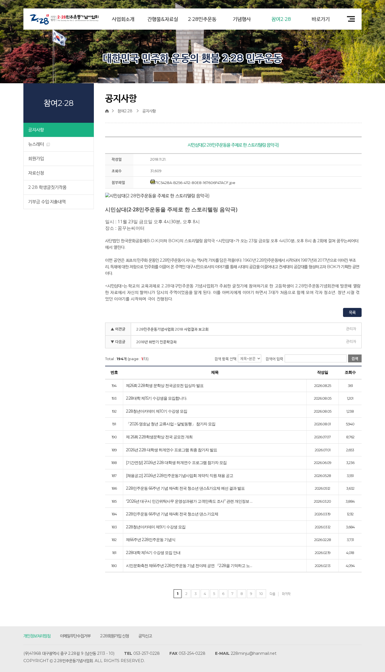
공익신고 (145, 635)
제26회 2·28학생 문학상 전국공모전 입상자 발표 (164, 386)
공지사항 (36, 129)
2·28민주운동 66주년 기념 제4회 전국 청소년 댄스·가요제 (172, 514)
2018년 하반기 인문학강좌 (156, 342)
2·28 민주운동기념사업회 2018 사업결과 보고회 (172, 329)
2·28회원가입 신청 (114, 635)
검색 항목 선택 (225, 358)
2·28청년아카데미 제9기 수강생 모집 (155, 527)
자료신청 (36, 173)
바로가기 (321, 19)
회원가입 (36, 158)
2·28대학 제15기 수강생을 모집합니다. (156, 398)
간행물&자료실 (162, 19)
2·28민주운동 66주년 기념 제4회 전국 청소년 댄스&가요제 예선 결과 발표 (185, 488)
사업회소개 (123, 19)
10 (261, 593)
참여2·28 (281, 19)
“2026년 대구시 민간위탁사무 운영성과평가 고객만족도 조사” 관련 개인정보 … (189, 501)
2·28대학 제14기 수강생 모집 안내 (153, 553)
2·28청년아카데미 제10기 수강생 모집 (156, 411)
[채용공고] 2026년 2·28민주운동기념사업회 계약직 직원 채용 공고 (179, 476)
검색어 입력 (274, 358)
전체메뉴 (349, 19)
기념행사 (242, 19)
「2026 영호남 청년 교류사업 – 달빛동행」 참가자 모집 (170, 424)
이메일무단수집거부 (75, 635)
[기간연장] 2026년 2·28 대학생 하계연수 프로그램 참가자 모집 (176, 463)
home (108, 111)
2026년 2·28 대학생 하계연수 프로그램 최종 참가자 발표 (171, 450)
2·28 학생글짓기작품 (47, 187)
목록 (352, 312)
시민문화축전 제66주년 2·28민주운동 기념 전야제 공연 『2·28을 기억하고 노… (189, 566)
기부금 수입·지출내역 (47, 201)
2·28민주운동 (202, 19)
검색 (354, 358)
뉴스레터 (36, 144)
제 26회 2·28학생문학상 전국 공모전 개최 (159, 437)
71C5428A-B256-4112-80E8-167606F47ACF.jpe (195, 182)
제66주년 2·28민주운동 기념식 (150, 540)
